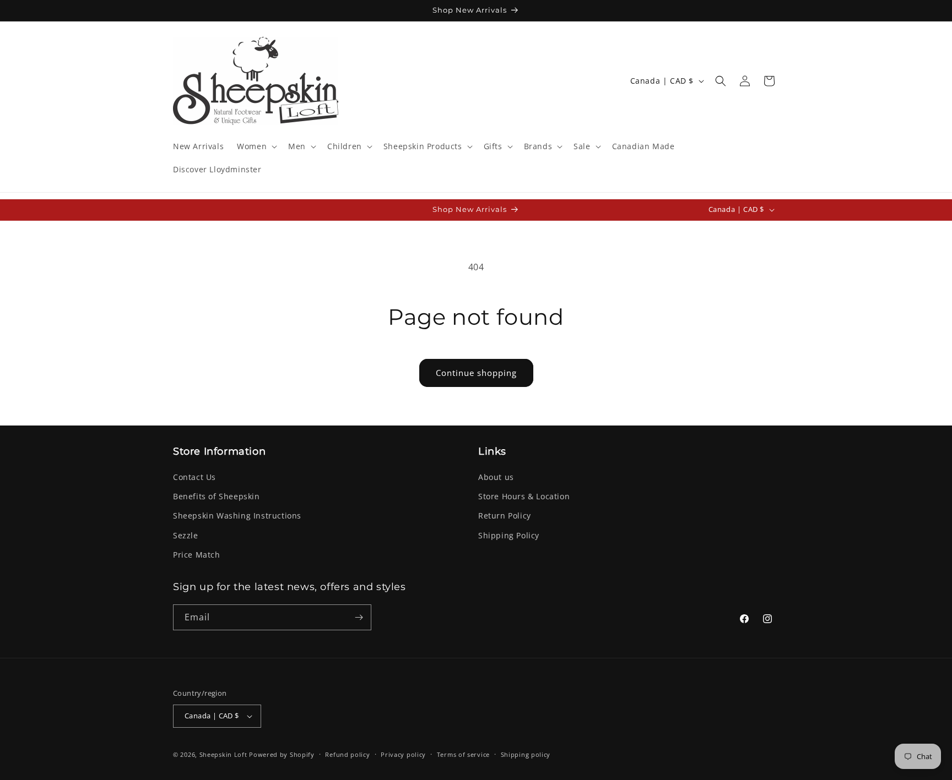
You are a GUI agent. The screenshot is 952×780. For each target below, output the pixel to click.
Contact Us (194, 477)
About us (496, 477)
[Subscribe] (359, 617)
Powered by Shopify (282, 754)
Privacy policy (403, 754)
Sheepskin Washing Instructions (237, 515)
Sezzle (185, 535)
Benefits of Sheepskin (216, 496)
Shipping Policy (508, 535)
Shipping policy (526, 754)
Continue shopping (476, 372)
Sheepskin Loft (223, 754)
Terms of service (463, 754)
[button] (256, 146)
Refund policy (347, 754)
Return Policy (504, 515)
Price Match (196, 554)
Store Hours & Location (524, 496)
